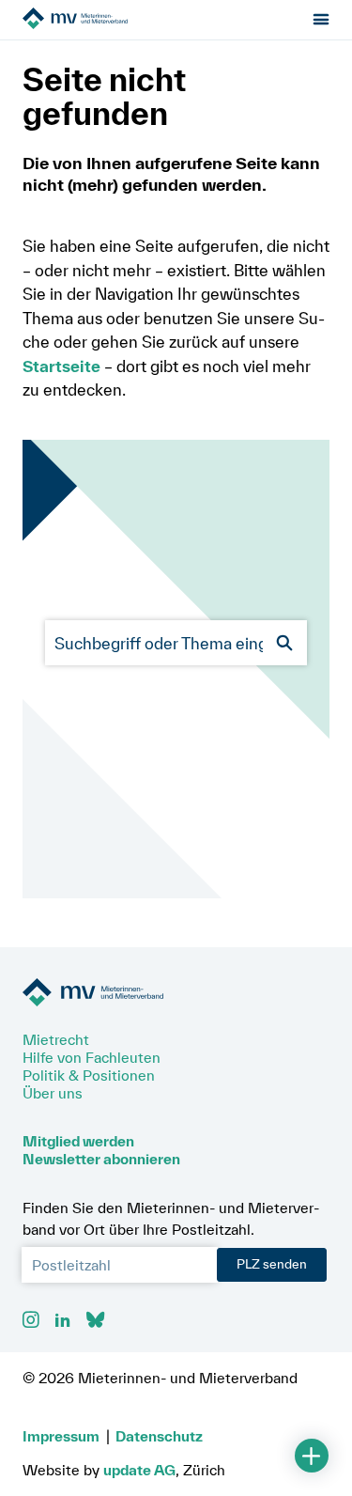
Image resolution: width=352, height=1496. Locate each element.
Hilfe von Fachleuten (92, 1057)
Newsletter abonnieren (101, 1158)
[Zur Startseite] (128, 19)
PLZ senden (272, 1263)
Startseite (61, 366)
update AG (139, 1469)
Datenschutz (159, 1435)
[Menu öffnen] (321, 20)
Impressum (61, 1435)
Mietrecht (56, 1039)
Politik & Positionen (89, 1075)
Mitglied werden (78, 1140)
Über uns (53, 1092)
